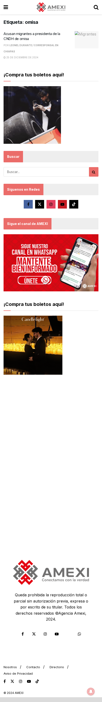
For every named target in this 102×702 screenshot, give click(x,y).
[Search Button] (96, 7)
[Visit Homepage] (51, 7)
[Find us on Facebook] (28, 204)
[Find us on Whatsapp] (79, 634)
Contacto (33, 667)
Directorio (57, 667)
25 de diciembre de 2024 (22, 57)
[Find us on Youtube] (62, 204)
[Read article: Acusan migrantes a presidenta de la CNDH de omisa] (86, 39)
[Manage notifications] (91, 691)
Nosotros (10, 667)
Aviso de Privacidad (18, 673)
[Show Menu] (6, 7)
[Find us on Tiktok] (73, 204)
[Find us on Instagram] (51, 204)
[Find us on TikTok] (37, 681)
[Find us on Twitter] (39, 204)
